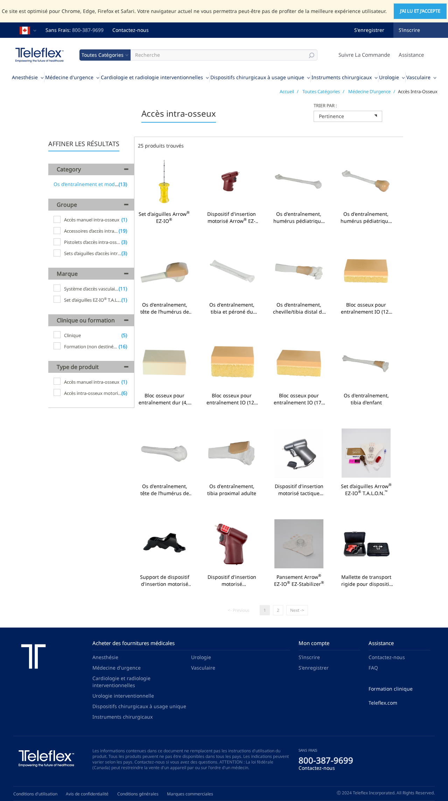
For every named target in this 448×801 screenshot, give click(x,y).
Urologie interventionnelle (123, 695)
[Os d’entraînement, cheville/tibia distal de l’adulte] (299, 272)
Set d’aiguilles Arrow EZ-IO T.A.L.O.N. (366, 490)
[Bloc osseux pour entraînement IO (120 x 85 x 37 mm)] (366, 272)
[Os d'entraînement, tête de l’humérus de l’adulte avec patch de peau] (164, 272)
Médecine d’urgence (369, 91)
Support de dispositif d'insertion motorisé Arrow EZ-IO (164, 581)
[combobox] (348, 116)
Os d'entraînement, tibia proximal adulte (231, 490)
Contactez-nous (130, 30)
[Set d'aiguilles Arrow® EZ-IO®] (164, 181)
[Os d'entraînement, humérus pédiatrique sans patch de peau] (298, 181)
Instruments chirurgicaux (342, 77)
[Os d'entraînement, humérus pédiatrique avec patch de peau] (365, 181)
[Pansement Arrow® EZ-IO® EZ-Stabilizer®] (299, 544)
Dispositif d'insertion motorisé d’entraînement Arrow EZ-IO (231, 581)
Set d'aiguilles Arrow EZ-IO (164, 218)
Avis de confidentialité (87, 794)
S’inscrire (409, 30)
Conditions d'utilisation (35, 794)
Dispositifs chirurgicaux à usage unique (257, 77)
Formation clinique (391, 688)
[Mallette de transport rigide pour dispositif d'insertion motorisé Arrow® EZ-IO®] (366, 544)
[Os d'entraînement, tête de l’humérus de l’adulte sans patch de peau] (164, 454)
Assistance (411, 54)
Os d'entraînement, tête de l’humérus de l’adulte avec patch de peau (164, 308)
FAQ (373, 667)
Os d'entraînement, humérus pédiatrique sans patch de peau (298, 218)
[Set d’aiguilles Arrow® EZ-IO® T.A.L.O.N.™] (366, 454)
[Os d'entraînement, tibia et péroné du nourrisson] (231, 272)
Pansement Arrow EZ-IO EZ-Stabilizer (299, 581)
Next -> (297, 610)
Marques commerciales (190, 794)
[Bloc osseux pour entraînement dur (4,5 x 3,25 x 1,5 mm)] (164, 363)
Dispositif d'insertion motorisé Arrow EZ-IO (231, 218)
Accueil (287, 91)
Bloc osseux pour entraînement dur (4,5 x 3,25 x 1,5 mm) (164, 399)
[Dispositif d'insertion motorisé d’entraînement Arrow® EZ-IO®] (231, 544)
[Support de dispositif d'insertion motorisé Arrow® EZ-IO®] (164, 544)
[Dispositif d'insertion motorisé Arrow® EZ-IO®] (231, 181)
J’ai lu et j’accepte (420, 11)
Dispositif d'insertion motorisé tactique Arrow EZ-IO (299, 490)
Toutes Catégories (321, 91)
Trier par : (325, 105)
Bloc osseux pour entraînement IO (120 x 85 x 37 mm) (366, 308)
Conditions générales (138, 794)
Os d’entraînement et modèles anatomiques (105, 184)
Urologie (389, 77)
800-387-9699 (88, 30)
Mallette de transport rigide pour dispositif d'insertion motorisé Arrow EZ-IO (366, 581)
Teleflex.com (383, 702)
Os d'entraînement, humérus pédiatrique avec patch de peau (365, 218)
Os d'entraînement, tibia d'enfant (366, 399)
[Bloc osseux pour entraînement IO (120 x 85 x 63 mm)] (231, 363)
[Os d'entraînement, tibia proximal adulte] (231, 454)
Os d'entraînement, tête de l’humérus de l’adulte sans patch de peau (164, 490)
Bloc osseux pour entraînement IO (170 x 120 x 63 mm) (299, 399)
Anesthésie (25, 77)
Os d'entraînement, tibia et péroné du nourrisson (231, 308)
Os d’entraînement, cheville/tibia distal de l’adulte (299, 308)
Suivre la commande (364, 54)
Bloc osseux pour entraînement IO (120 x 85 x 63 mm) (231, 399)
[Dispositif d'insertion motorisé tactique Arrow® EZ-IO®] (299, 454)
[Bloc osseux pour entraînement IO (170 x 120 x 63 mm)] (299, 363)
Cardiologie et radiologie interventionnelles (152, 77)
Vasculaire (418, 77)
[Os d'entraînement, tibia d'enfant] (366, 363)
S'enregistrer (369, 30)
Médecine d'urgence (69, 77)
